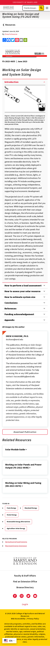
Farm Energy (11, 508)
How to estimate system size (20, 297)
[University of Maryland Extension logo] (8, 8)
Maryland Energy (31, 508)
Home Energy (12, 515)
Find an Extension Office (25, 581)
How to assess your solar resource (22, 291)
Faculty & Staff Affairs (25, 575)
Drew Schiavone (11, 34)
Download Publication (25, 432)
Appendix (10, 319)
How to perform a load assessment (23, 285)
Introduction (11, 81)
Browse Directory (25, 587)
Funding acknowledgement (19, 314)
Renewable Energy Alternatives (18, 522)
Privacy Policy (33, 618)
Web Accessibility (18, 618)
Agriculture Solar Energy (16, 528)
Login (25, 604)
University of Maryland (25, 2)
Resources (8, 25)
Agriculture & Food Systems (16, 542)
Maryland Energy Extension (16, 546)
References (10, 308)
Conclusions (11, 302)
